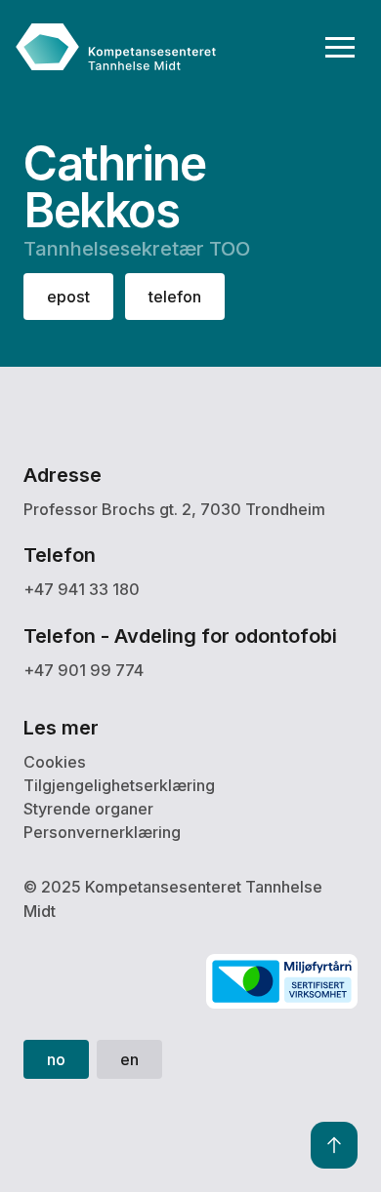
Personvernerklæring (102, 832)
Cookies (54, 762)
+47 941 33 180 (81, 589)
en (129, 1059)
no (56, 1059)
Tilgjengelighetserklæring (119, 785)
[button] (340, 47)
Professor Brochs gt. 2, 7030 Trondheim (174, 509)
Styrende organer (88, 808)
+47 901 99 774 (83, 670)
